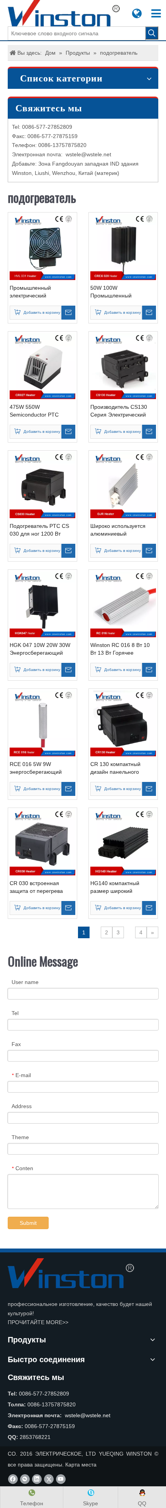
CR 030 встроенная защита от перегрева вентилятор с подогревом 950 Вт (42, 887)
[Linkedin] (37, 1479)
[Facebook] (13, 1479)
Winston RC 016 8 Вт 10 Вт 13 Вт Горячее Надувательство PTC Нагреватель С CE (120, 649)
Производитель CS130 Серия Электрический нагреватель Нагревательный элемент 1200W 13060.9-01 (122, 411)
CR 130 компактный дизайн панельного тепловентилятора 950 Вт (122, 768)
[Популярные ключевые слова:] (151, 33)
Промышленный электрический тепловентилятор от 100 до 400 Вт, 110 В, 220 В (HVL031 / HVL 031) (40, 292)
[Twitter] (49, 1479)
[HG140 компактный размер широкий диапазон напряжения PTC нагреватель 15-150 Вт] (123, 842)
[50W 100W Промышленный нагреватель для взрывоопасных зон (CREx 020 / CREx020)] (123, 247)
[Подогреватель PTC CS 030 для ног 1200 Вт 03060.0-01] (42, 485)
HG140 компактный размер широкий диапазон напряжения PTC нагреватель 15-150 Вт (121, 887)
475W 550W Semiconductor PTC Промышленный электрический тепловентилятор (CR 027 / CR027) (42, 411)
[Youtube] (61, 1479)
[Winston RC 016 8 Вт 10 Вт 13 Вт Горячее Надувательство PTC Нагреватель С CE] (123, 604)
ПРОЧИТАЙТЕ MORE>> (38, 1322)
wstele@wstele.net (88, 154)
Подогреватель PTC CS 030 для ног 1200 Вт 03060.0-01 (39, 530)
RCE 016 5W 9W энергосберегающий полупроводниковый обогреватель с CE (36, 768)
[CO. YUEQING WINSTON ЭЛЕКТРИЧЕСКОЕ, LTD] (71, 1273)
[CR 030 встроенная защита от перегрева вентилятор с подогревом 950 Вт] (42, 842)
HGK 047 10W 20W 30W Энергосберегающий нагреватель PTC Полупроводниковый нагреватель (40, 649)
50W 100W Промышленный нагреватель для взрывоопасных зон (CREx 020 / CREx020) (118, 292)
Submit (28, 1223)
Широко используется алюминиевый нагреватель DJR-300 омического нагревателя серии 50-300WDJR (121, 530)
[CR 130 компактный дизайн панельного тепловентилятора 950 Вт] (123, 723)
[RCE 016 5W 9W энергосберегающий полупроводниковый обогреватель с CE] (42, 723)
